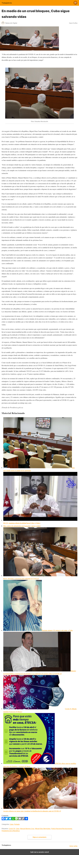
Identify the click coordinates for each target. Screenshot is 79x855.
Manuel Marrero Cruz (27, 828)
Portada (17, 824)
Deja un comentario (39, 837)
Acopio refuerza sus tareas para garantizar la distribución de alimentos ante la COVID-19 (32, 811)
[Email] (19, 819)
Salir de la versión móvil (39, 852)
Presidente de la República (11, 831)
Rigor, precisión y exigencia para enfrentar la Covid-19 (21, 578)
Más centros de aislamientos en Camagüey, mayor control (21, 526)
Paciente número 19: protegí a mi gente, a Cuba (57, 630)
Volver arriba (73, 846)
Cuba (11, 824)
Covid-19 (12, 828)
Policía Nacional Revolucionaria (61, 828)
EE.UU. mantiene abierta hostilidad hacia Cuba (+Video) (21, 523)
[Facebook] (3, 819)
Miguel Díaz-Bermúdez (42, 828)
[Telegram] (10, 819)
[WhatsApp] (13, 819)
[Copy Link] (23, 819)
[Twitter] (6, 819)
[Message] (16, 819)
